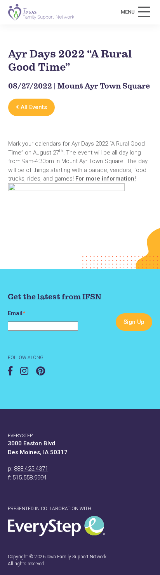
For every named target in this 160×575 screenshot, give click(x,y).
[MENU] (144, 12)
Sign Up (133, 321)
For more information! (105, 178)
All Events (33, 107)
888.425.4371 (31, 468)
